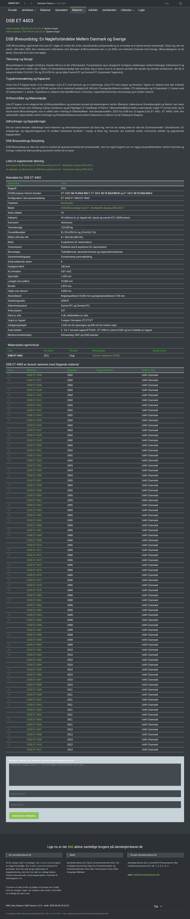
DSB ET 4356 (34, 475)
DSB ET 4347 (34, 430)
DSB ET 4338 (34, 385)
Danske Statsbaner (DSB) (106, 355)
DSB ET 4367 (34, 530)
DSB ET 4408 (34, 734)
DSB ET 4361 (34, 500)
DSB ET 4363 (34, 510)
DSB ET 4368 (34, 535)
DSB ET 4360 (34, 495)
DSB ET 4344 (34, 415)
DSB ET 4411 (34, 749)
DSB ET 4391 (34, 650)
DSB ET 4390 (34, 644)
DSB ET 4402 (34, 704)
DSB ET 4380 (34, 595)
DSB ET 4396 (34, 674)
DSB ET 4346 (34, 425)
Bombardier (67, 203)
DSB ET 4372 (34, 555)
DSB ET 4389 (34, 640)
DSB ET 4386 (34, 625)
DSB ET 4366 (34, 525)
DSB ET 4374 (34, 565)
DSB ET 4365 (34, 520)
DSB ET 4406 (34, 724)
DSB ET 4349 (34, 440)
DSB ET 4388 (34, 635)
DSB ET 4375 (34, 570)
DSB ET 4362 (34, 505)
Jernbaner (27, 10)
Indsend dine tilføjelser (24, 816)
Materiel (77, 10)
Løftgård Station (44, 3)
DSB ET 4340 (34, 395)
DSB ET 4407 (34, 729)
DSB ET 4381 (34, 600)
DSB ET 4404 (34, 714)
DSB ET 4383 (34, 610)
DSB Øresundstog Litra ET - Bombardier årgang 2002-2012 (92, 208)
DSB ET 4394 (34, 664)
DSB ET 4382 (34, 605)
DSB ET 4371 (34, 550)
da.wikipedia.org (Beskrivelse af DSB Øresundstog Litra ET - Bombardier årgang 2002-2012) (49, 169)
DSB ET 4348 (34, 435)
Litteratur (126, 10)
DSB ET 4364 (34, 515)
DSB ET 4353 (34, 460)
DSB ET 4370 (34, 545)
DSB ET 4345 (34, 420)
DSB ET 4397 (34, 679)
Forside (12, 10)
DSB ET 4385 (34, 620)
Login (141, 10)
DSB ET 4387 (34, 630)
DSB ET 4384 (34, 615)
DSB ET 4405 (34, 719)
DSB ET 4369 (34, 540)
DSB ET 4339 (34, 390)
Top (156, 906)
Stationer (45, 10)
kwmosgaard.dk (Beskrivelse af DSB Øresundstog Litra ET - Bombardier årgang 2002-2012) (49, 165)
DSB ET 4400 (34, 694)
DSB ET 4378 (34, 585)
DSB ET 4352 (34, 455)
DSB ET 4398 (34, 684)
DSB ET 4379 (34, 590)
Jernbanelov (109, 10)
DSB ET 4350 (34, 445)
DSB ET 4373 (34, 560)
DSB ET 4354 (34, 465)
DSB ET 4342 (34, 405)
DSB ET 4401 (34, 699)
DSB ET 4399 (34, 689)
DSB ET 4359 (34, 490)
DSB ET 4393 (34, 660)
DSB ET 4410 (34, 744)
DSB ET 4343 (34, 410)
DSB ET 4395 (34, 669)
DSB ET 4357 (34, 480)
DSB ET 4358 (34, 485)
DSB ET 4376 (34, 575)
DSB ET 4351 (34, 450)
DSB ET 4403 (34, 710)
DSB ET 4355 (34, 470)
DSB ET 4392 (34, 655)
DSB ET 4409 (34, 739)
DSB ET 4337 (34, 380)
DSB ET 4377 (34, 580)
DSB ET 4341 (34, 400)
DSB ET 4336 (34, 375)
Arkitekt (93, 10)
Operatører (61, 10)
